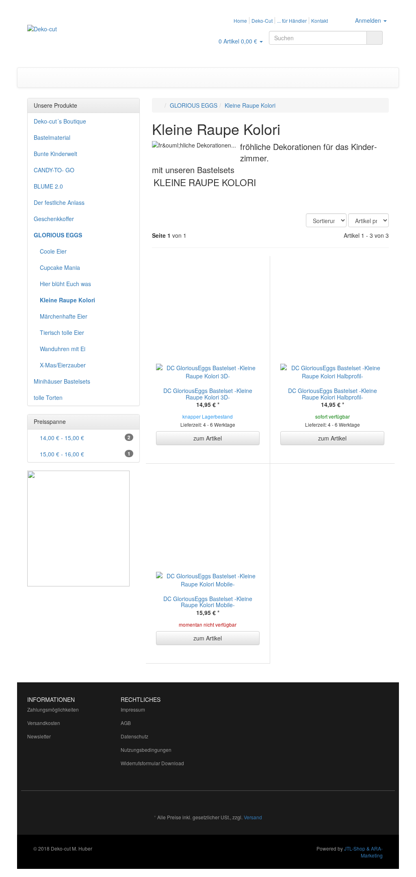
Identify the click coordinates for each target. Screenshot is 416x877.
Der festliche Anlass (59, 202)
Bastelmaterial (52, 137)
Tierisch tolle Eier (62, 332)
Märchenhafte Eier (63, 316)
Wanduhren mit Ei (62, 349)
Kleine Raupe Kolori (67, 300)
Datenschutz (134, 736)
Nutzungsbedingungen (146, 749)
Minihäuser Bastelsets (62, 381)
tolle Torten (48, 397)
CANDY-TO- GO (54, 170)
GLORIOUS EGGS (58, 235)
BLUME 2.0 (48, 186)
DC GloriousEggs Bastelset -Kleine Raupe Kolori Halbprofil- (332, 393)
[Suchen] (374, 38)
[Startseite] (160, 105)
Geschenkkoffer (54, 219)
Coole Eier (53, 251)
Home (240, 20)
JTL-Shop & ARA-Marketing (363, 852)
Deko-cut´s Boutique (60, 121)
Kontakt (319, 20)
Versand (253, 817)
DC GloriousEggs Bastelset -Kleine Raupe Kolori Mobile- (207, 602)
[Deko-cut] (83, 37)
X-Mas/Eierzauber (63, 365)
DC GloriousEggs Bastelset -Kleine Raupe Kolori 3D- (207, 393)
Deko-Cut (262, 20)
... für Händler (292, 20)
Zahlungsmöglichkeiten (53, 709)
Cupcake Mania (60, 267)
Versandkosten (43, 722)
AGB (126, 722)
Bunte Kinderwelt (55, 154)
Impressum (133, 709)
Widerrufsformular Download (152, 763)
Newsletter (39, 736)
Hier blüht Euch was (65, 284)
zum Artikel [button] (207, 438)
